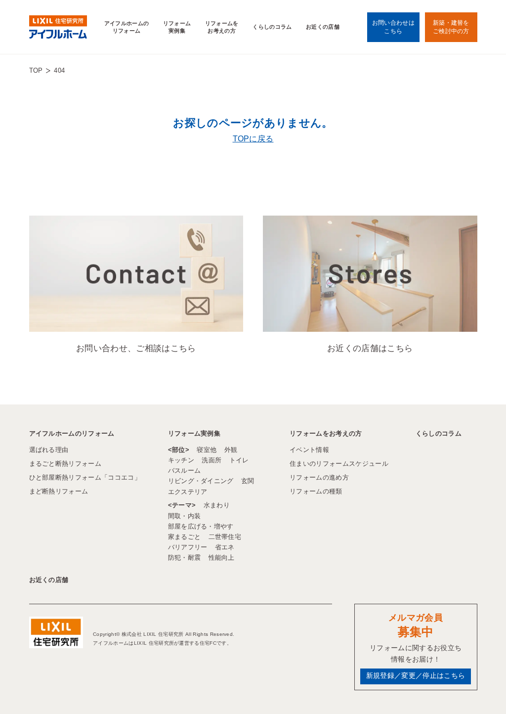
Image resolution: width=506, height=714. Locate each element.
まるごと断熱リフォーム (65, 463)
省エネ (225, 547)
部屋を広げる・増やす (201, 526)
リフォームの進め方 (319, 477)
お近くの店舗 (322, 27)
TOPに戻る (253, 138)
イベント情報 (309, 449)
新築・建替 (451, 26)
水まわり (217, 505)
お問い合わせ (393, 26)
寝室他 (206, 449)
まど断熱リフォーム (58, 491)
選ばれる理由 (49, 449)
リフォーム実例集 (177, 27)
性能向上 (222, 557)
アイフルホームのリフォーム (126, 27)
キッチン (181, 460)
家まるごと (184, 536)
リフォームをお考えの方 (222, 27)
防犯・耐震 (184, 557)
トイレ (239, 460)
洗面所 (211, 460)
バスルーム (184, 470)
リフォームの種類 (316, 491)
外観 (231, 449)
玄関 (247, 481)
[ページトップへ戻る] (474, 689)
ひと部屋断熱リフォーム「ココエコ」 (85, 477)
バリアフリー (188, 547)
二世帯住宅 (225, 536)
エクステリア (188, 491)
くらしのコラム (272, 27)
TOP (36, 70)
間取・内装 (184, 516)
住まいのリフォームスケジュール (339, 463)
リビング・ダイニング (201, 481)
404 (59, 70)
